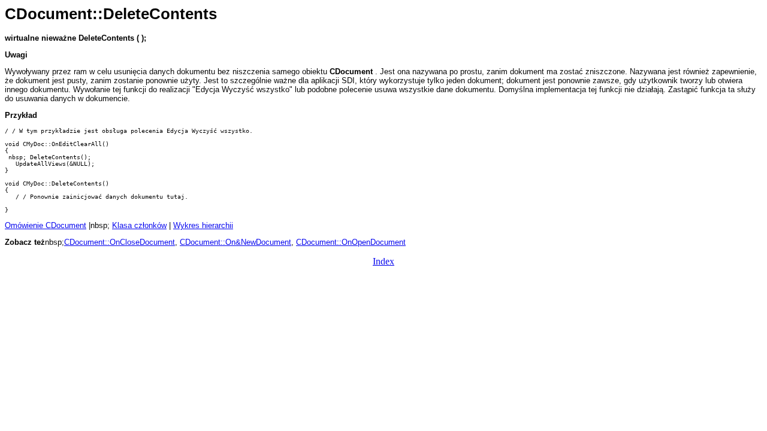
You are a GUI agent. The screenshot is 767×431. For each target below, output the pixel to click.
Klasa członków (139, 225)
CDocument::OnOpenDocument (351, 242)
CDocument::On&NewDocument (235, 242)
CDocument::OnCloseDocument (119, 242)
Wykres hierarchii (203, 225)
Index (383, 261)
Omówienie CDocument (45, 225)
